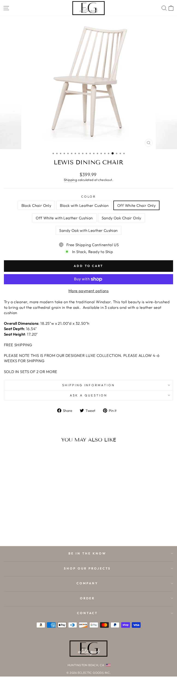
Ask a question (88, 395)
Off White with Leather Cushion (64, 217)
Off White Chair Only (136, 205)
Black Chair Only (36, 205)
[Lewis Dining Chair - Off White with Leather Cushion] (39, 530)
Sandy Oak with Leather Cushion (88, 230)
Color (88, 196)
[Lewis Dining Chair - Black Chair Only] (23, 530)
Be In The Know (87, 553)
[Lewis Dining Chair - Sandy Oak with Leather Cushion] (49, 530)
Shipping (70, 180)
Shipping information (88, 385)
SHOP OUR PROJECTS (87, 568)
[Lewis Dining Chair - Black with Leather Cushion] (28, 530)
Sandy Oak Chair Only (121, 217)
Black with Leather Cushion (84, 205)
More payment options (88, 290)
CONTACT (87, 613)
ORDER (87, 598)
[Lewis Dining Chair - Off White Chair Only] (33, 530)
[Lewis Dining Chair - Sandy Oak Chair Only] (44, 530)
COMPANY (87, 583)
